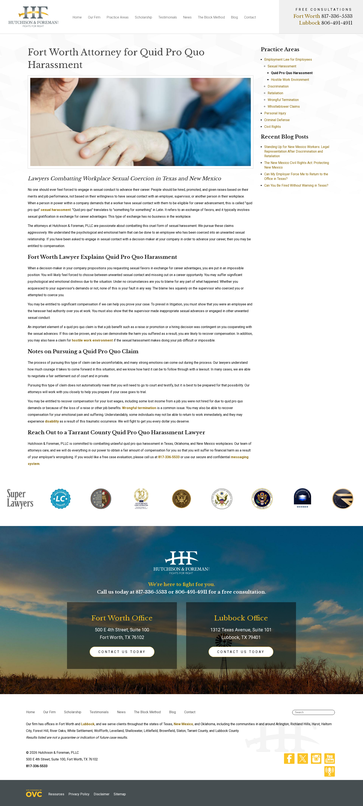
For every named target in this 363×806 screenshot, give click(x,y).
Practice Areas (118, 17)
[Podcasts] (328, 775)
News (187, 17)
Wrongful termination (139, 408)
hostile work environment (92, 340)
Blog (234, 17)
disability (52, 421)
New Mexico (183, 724)
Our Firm (94, 17)
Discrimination (278, 86)
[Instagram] (315, 763)
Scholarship (143, 17)
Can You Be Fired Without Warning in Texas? (296, 185)
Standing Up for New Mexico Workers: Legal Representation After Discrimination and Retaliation (296, 151)
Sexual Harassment (282, 66)
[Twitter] (301, 763)
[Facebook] (288, 763)
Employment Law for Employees (288, 59)
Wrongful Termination (283, 100)
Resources (56, 794)
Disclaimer (101, 794)
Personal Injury (275, 113)
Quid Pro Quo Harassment (292, 73)
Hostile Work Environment (290, 80)
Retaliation (275, 93)
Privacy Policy (78, 794)
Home (77, 17)
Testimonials (167, 17)
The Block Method (211, 17)
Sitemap (120, 794)
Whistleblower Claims (284, 107)
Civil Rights (272, 127)
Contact (250, 17)
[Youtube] (328, 763)
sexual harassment (56, 210)
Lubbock (88, 724)
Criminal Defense (277, 120)
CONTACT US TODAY (122, 652)
